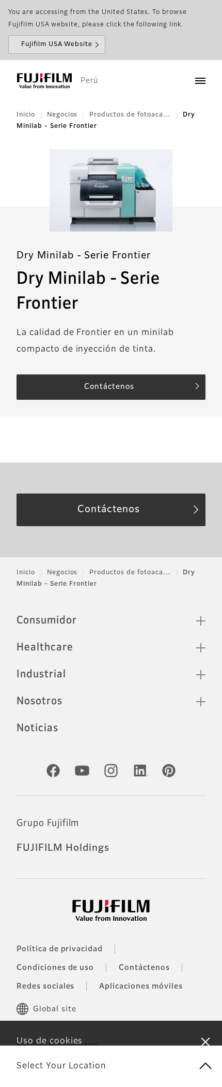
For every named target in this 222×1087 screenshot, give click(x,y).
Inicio (26, 115)
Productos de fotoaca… (129, 115)
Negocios (62, 115)
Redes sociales (45, 986)
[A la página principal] (44, 81)
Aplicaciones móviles (140, 986)
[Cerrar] (205, 1041)
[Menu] (200, 80)
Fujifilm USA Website (56, 44)
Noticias (37, 728)
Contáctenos (144, 968)
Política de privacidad (60, 949)
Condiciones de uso (55, 968)
